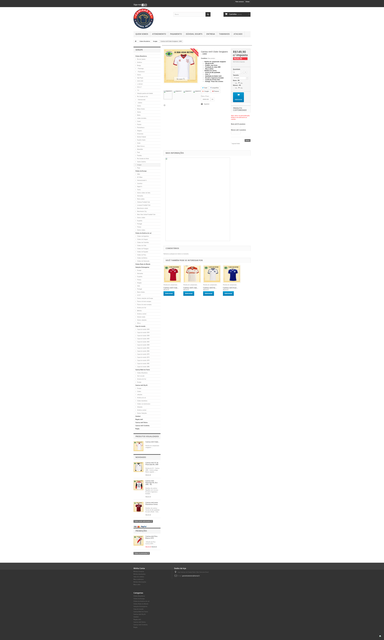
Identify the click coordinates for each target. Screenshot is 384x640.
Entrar (248, 1)
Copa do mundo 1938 (143, 335)
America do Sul (141, 379)
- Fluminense (141, 71)
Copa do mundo (140, 326)
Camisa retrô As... (210, 288)
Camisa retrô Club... (171, 288)
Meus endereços (139, 579)
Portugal (139, 224)
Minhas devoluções (140, 574)
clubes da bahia (141, 118)
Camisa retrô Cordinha (142, 425)
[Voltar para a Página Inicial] (136, 41)
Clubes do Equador (142, 251)
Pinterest (216, 91)
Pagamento (176, 34)
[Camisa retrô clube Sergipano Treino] (192, 274)
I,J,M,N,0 (139, 84)
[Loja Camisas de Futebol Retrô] (152, 19)
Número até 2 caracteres (238, 130)
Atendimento (159, 34)
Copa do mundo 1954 (143, 342)
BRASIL (139, 310)
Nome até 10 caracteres (238, 124)
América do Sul (141, 307)
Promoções (141, 531)
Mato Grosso (141, 146)
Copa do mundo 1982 (143, 363)
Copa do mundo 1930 (143, 329)
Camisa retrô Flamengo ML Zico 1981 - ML (151, 482)
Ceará (138, 121)
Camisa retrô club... (190, 288)
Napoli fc (139, 186)
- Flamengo (140, 68)
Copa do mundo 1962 (143, 348)
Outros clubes (141, 217)
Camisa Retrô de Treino (142, 369)
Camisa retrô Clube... (152, 442)
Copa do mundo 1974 (143, 357)
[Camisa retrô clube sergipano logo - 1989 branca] (168, 95)
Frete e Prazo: (205, 96)
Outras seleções (142, 320)
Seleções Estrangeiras (142, 267)
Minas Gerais (141, 109)
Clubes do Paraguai (142, 248)
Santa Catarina (141, 161)
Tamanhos (224, 34)
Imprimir (206, 104)
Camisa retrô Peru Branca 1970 (151, 537)
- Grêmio (139, 102)
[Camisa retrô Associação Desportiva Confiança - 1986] (212, 274)
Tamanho (236, 75)
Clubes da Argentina (143, 236)
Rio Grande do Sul (142, 96)
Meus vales (137, 584)
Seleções (139, 407)
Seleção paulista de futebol (145, 93)
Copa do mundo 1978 (143, 360)
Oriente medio (141, 317)
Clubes (139, 391)
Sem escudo (140, 376)
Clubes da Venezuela (143, 261)
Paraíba (139, 155)
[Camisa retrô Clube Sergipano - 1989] (172, 274)
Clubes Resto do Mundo (142, 264)
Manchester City (142, 211)
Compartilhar (215, 88)
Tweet (205, 88)
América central (141, 314)
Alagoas (139, 130)
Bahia (138, 115)
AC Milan (139, 177)
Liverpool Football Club (143, 205)
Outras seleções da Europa (145, 298)
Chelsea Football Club (143, 202)
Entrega (210, 34)
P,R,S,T (139, 87)
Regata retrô (139, 419)
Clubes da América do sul (143, 233)
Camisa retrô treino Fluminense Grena (151, 503)
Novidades (141, 457)
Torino (139, 189)
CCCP (139, 295)
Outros (139, 75)
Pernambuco (140, 127)
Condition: (204, 58)
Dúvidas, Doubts (194, 34)
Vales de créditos (139, 577)
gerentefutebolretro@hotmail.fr (191, 576)
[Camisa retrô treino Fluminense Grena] (139, 507)
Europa (139, 270)
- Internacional (141, 99)
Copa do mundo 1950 (143, 338)
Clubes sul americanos (143, 404)
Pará (138, 152)
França (139, 227)
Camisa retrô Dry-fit (141, 385)
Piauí (138, 168)
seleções (139, 394)
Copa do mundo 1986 (143, 366)
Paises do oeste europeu (144, 304)
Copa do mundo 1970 (143, 354)
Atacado (238, 34)
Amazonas (140, 134)
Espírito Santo (141, 140)
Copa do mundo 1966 (143, 351)
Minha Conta (139, 568)
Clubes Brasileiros (141, 56)
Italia (138, 286)
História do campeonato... (171, 285)
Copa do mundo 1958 (143, 345)
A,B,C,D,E (140, 81)
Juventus (139, 183)
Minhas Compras (139, 571)
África (138, 323)
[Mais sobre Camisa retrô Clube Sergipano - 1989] (139, 446)
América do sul (141, 397)
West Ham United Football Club (146, 214)
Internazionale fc (142, 180)
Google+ (206, 91)
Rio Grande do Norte (143, 158)
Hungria (139, 283)
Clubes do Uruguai (142, 239)
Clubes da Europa (140, 171)
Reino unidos (141, 199)
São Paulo (140, 78)
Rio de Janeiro (141, 59)
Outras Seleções (142, 413)
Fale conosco (240, 1)
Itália (138, 174)
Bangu (139, 65)
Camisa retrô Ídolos (141, 422)
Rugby (137, 428)
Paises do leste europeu (144, 301)
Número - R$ (237, 85)
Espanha (139, 220)
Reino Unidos (141, 292)
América (139, 62)
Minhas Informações (140, 582)
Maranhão (140, 149)
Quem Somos (142, 34)
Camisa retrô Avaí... (230, 288)
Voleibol (137, 416)
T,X (138, 90)
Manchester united (142, 208)
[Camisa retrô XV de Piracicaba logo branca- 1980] (139, 467)
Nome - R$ (236, 80)
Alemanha (140, 196)
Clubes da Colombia (143, 242)
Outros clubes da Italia (143, 193)
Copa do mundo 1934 (143, 332)
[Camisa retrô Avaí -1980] (232, 274)
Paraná (139, 124)
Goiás (138, 143)
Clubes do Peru (141, 255)
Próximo (165, 105)
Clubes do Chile (141, 245)
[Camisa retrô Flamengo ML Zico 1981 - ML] (139, 485)
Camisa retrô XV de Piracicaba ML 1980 (151, 463)
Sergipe (139, 165)
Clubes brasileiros (142, 401)
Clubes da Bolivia (142, 258)
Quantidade (236, 69)
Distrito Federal (141, 137)
